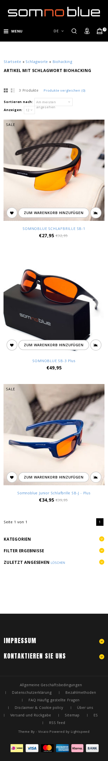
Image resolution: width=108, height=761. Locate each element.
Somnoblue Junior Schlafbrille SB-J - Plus (54, 493)
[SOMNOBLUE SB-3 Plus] (54, 303)
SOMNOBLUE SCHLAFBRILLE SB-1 (54, 228)
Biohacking (62, 61)
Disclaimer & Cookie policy (39, 707)
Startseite (12, 61)
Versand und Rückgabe (30, 715)
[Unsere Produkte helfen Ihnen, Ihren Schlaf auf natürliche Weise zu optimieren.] (54, 12)
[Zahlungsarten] (54, 750)
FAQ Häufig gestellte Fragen (54, 700)
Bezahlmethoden (80, 692)
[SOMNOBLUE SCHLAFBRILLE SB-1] (54, 171)
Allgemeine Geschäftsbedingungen (51, 684)
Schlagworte (37, 61)
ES (95, 715)
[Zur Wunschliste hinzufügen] (12, 212)
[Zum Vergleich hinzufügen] (95, 212)
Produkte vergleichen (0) (64, 90)
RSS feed (57, 722)
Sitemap (72, 715)
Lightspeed (80, 731)
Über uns (85, 707)
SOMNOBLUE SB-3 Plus (53, 360)
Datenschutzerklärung (31, 692)
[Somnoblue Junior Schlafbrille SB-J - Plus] (54, 435)
